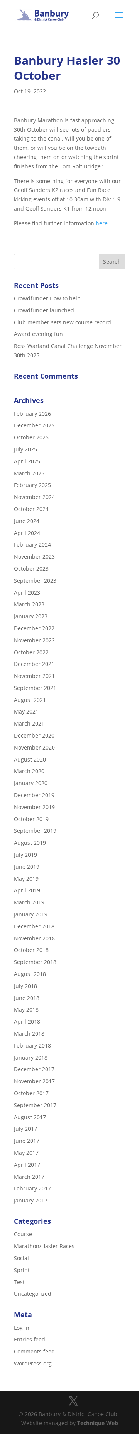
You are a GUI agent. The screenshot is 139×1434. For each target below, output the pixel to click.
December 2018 (34, 926)
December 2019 (34, 795)
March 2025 (29, 473)
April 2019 (27, 890)
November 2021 (34, 675)
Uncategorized (32, 1293)
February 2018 (32, 1045)
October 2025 (31, 437)
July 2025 (25, 449)
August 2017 (30, 1117)
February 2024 (32, 544)
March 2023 (29, 604)
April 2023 (27, 592)
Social (21, 1258)
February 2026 (32, 413)
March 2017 (29, 1176)
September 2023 (35, 580)
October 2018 (31, 950)
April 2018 (27, 1021)
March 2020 (29, 771)
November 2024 (34, 497)
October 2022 (31, 652)
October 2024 (31, 509)
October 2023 (31, 568)
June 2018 (26, 998)
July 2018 (25, 986)
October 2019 (31, 819)
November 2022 (34, 640)
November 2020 (34, 747)
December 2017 (34, 1069)
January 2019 (30, 914)
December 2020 (34, 735)
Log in (21, 1327)
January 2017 (30, 1200)
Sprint (22, 1270)
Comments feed (34, 1351)
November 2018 (34, 938)
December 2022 (34, 628)
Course (23, 1234)
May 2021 (26, 711)
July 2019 (25, 854)
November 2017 (34, 1081)
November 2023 (34, 556)
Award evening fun (38, 334)
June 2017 (26, 1140)
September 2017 (35, 1105)
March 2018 (29, 1033)
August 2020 (30, 759)
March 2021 (29, 723)
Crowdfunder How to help (47, 298)
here (102, 223)
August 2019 (30, 842)
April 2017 (27, 1164)
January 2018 (30, 1057)
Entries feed (29, 1339)
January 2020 (30, 783)
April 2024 (27, 533)
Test (19, 1282)
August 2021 (30, 699)
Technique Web (97, 1423)
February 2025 (32, 485)
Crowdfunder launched (44, 310)
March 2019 (29, 902)
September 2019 (35, 830)
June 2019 (26, 866)
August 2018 (30, 974)
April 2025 (27, 461)
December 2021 (34, 663)
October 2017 (31, 1093)
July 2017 (25, 1128)
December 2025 (34, 425)
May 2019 (26, 878)
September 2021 (35, 687)
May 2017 (26, 1152)
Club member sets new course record (62, 322)
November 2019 (34, 807)
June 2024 (26, 521)
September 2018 (35, 962)
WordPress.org (33, 1363)
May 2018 (26, 1009)
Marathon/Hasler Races (44, 1246)
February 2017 (32, 1188)
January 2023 (30, 616)
